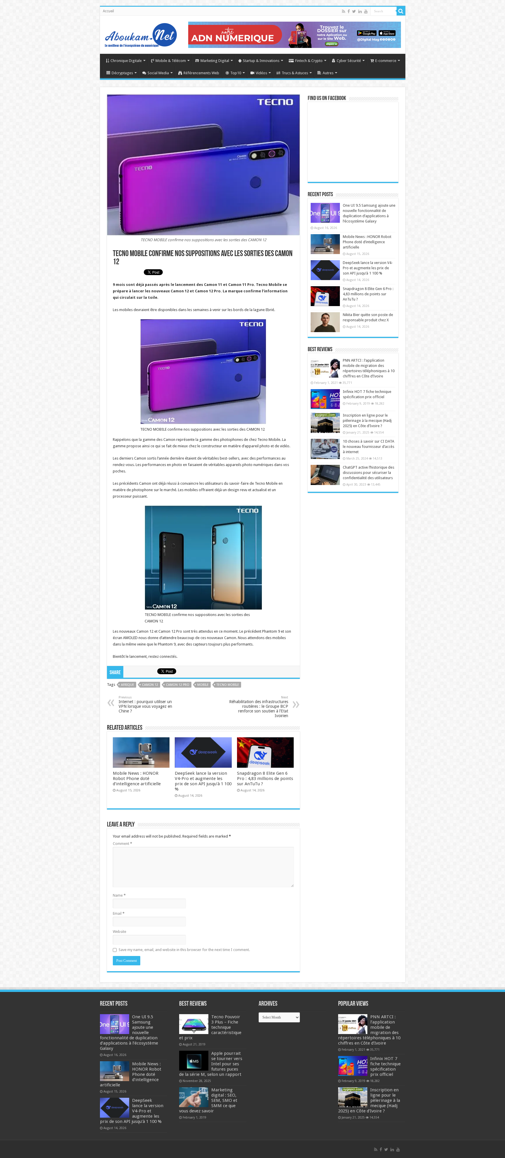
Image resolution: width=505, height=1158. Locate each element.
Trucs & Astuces (295, 73)
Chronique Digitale (126, 60)
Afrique (127, 685)
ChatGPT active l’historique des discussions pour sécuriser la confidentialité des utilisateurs (368, 472)
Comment (122, 843)
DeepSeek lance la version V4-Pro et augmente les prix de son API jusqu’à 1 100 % (203, 781)
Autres (328, 73)
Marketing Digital (214, 60)
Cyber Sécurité (349, 60)
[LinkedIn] (360, 11)
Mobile (203, 685)
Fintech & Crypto (309, 60)
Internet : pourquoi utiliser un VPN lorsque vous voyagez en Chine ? (145, 704)
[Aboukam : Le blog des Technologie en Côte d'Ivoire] (140, 34)
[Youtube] (366, 11)
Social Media (158, 73)
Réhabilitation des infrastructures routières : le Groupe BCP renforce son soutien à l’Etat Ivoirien (258, 707)
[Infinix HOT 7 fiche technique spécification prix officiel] (325, 399)
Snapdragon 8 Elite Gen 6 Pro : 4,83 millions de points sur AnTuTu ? (265, 778)
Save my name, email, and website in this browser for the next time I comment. (184, 950)
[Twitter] (354, 11)
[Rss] (343, 11)
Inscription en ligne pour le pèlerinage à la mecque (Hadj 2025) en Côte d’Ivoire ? (367, 420)
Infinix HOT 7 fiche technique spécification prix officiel (385, 1066)
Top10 (235, 73)
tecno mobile (228, 685)
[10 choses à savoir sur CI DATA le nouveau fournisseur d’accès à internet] (325, 449)
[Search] (401, 11)
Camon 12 (150, 685)
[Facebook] (348, 11)
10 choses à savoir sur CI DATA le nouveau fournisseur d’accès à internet (368, 446)
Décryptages (122, 73)
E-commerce (385, 60)
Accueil (108, 11)
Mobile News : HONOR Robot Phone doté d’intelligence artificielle (137, 778)
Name (119, 895)
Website (119, 931)
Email (118, 913)
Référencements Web (201, 73)
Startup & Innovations (261, 60)
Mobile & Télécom (170, 60)
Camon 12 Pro (177, 685)
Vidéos (261, 73)
